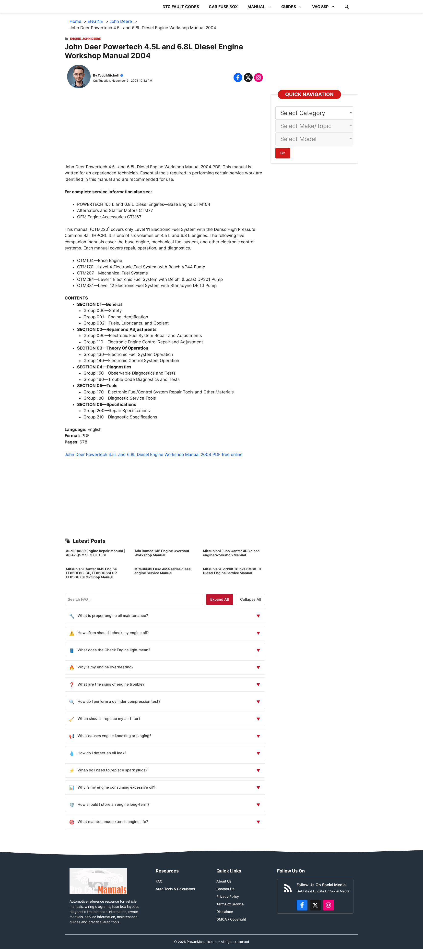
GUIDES (288, 6)
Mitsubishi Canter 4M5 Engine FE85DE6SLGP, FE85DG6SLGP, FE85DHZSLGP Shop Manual (92, 573)
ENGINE (75, 38)
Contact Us (225, 889)
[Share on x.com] (248, 77)
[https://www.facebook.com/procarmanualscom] (302, 905)
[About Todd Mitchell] (79, 77)
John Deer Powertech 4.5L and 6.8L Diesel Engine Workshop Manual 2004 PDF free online (154, 454)
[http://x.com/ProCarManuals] (315, 905)
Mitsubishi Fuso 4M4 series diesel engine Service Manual (162, 571)
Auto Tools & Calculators (175, 889)
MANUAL (256, 6)
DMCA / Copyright (231, 919)
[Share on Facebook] (238, 77)
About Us (224, 881)
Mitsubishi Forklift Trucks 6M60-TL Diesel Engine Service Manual (232, 571)
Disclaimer (224, 912)
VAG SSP (320, 6)
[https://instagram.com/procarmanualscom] (328, 905)
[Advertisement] (165, 129)
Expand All (219, 599)
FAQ (159, 881)
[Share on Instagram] (258, 77)
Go (282, 153)
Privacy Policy (227, 896)
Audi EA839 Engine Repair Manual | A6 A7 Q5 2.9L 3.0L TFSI (95, 553)
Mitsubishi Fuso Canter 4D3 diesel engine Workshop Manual (231, 553)
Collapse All (250, 599)
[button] (346, 6)
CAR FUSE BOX (223, 6)
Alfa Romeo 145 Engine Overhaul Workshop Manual (161, 553)
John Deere (91, 38)
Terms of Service (230, 904)
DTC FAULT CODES (181, 6)
